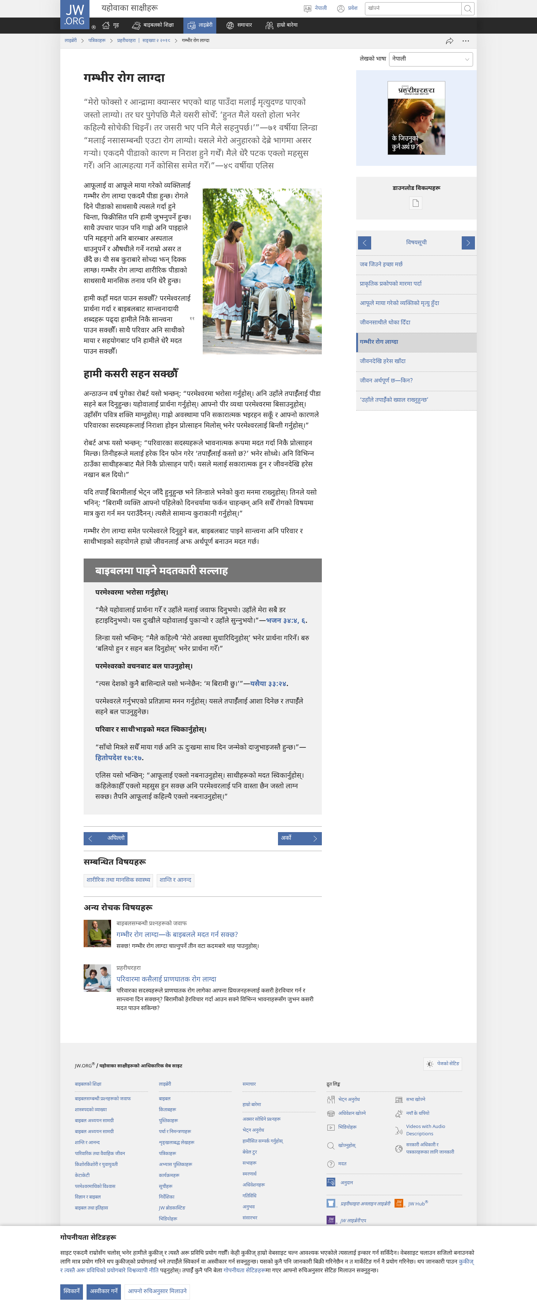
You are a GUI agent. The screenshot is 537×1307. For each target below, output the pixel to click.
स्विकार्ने (72, 1292)
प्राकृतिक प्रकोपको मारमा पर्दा (391, 284)
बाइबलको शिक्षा (88, 1084)
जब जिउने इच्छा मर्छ (381, 265)
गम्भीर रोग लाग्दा (379, 342)
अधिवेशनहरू (254, 1185)
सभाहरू (249, 1163)
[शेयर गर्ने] (449, 41)
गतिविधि (249, 1196)
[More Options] (465, 41)
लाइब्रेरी (71, 41)
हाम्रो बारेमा (252, 1105)
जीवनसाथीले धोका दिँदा (385, 323)
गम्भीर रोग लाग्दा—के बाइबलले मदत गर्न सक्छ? (177, 935)
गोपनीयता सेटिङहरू (245, 1271)
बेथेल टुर (250, 1152)
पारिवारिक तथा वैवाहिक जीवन (100, 1154)
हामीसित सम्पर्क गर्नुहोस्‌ (263, 1141)
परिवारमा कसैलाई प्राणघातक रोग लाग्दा (166, 979)
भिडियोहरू (168, 1219)
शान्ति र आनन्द (87, 1143)
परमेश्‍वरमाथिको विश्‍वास (95, 1187)
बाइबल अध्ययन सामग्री (94, 1121)
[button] (153, 26)
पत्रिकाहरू (97, 41)
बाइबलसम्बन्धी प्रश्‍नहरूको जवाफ (103, 1099)
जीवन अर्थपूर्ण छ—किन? (386, 381)
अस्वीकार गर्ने (104, 1292)
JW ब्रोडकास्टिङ (172, 1208)
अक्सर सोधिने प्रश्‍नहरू (262, 1119)
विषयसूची (416, 243)
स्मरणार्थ (249, 1174)
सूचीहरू (165, 1187)
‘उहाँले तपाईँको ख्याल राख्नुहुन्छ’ (394, 400)
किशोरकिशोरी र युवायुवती (96, 1165)
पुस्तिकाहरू (168, 1121)
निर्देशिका (166, 1197)
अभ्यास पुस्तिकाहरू (175, 1165)
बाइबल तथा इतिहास (91, 1208)
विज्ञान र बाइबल (88, 1197)
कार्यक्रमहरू (169, 1176)
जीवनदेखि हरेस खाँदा (382, 362)
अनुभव (249, 1207)
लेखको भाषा (373, 59)
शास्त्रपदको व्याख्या (91, 1110)
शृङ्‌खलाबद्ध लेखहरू (176, 1143)
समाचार (249, 1084)
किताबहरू (167, 1110)
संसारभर (250, 1218)
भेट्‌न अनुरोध (253, 1130)
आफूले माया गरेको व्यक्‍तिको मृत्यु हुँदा (399, 304)
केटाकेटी (82, 1176)
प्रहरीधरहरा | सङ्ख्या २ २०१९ (143, 41)
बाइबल (165, 1099)
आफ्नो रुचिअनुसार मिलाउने (157, 1292)
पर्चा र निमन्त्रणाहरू (175, 1132)
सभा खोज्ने (410, 1100)
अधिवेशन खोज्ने (346, 1114)
